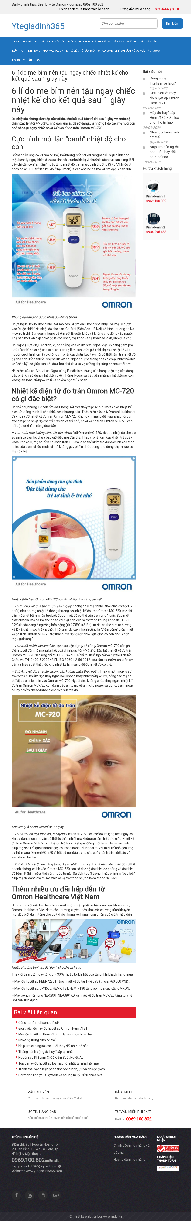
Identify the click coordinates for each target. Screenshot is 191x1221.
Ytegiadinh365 (38, 26)
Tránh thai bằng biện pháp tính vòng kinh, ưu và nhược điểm (61, 1069)
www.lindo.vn (112, 1216)
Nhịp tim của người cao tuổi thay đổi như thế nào (53, 1046)
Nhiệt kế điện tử (72, 50)
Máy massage (52, 50)
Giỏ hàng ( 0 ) (165, 9)
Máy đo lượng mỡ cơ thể (99, 41)
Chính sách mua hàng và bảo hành (84, 9)
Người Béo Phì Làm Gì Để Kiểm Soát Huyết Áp (51, 1057)
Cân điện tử (92, 50)
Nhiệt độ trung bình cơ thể (36, 1040)
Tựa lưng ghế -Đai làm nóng (120, 50)
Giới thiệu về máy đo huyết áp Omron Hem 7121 (52, 1028)
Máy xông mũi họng (67, 41)
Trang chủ (19, 41)
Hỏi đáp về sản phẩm (26, 60)
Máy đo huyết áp (39, 41)
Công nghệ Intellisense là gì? (38, 1022)
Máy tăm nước (150, 50)
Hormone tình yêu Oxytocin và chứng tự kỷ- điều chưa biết (60, 1075)
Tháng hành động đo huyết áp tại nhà (45, 1052)
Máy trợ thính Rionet (27, 50)
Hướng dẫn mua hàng (134, 9)
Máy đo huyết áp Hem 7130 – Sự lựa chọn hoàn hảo (56, 1034)
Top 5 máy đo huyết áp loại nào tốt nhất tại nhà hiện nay (58, 1063)
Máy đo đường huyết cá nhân (137, 41)
